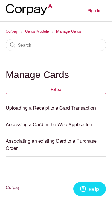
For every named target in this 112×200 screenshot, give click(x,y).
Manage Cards (68, 31)
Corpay (12, 31)
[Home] (31, 13)
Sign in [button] (94, 10)
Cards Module (37, 31)
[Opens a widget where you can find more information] (89, 189)
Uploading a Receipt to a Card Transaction (51, 107)
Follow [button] (56, 89)
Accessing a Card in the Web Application (49, 124)
